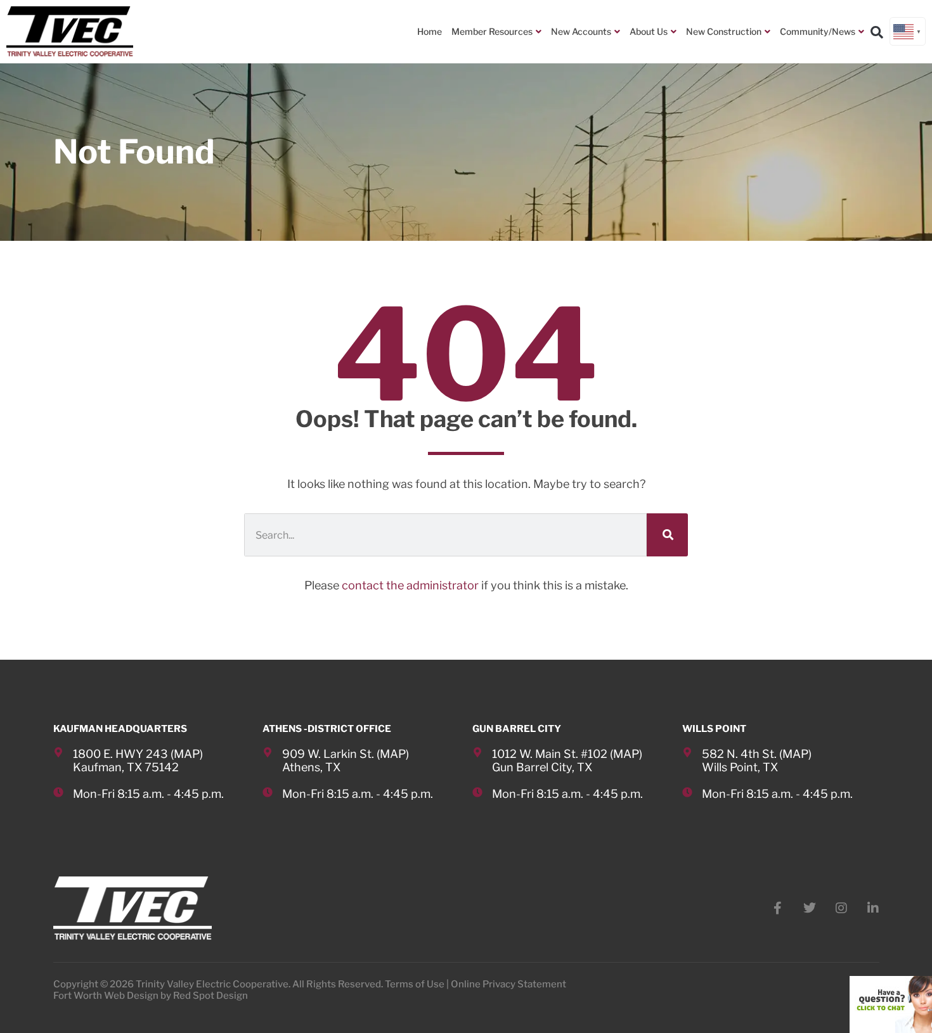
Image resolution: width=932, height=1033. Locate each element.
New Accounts (581, 31)
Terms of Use (414, 984)
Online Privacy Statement (508, 984)
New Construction (723, 31)
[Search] (667, 534)
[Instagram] (841, 908)
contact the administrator (410, 585)
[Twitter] (809, 908)
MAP (187, 753)
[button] (877, 32)
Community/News (817, 31)
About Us (649, 31)
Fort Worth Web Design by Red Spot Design (150, 995)
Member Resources (492, 31)
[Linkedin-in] (873, 908)
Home (429, 31)
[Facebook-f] (778, 908)
